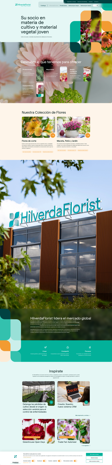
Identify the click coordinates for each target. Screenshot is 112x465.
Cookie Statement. (27, 457)
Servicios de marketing (82, 1)
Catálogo (43, 5)
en (95, 5)
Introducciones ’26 (37, 151)
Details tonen (26, 462)
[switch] (44, 461)
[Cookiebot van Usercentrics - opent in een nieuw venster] (15, 463)
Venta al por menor (86, 5)
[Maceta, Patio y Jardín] (73, 127)
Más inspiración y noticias (82, 415)
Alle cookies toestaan (94, 454)
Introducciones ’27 (72, 150)
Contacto (96, 1)
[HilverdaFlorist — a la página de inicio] (23, 4)
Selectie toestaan (94, 457)
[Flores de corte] (38, 127)
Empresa (90, 1)
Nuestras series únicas (48, 151)
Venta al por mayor (74, 5)
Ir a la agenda (85, 445)
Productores (63, 5)
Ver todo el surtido (27, 151)
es (97, 5)
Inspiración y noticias (71, 1)
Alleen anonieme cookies (94, 461)
